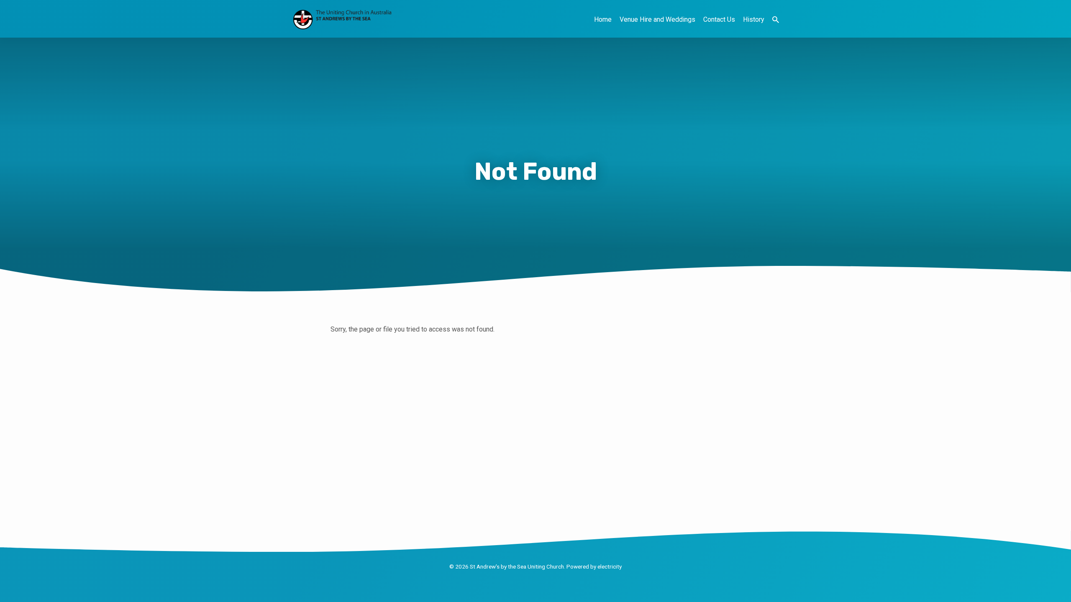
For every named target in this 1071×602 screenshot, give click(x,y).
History (753, 19)
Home (603, 19)
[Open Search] (775, 20)
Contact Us (719, 19)
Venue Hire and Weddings (657, 19)
